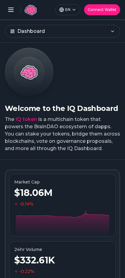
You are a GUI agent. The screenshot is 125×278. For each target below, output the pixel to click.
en (67, 9)
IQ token (26, 119)
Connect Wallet (102, 9)
